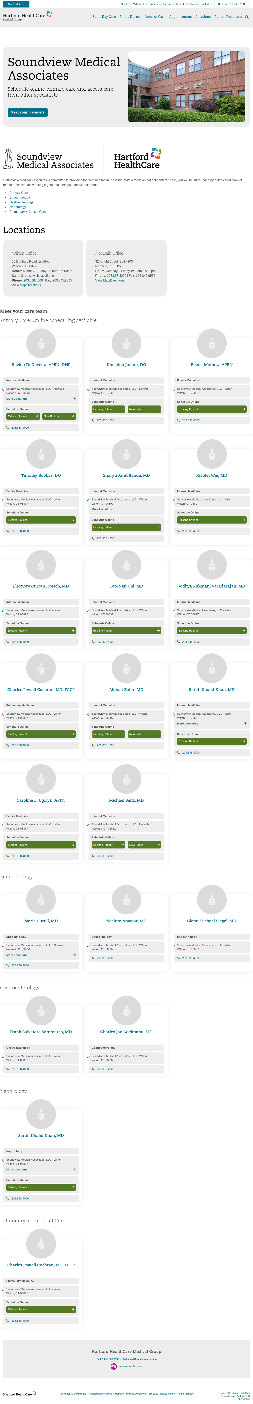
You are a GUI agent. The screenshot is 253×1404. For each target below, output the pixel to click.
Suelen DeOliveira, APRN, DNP (41, 365)
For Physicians (152, 4)
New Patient (51, 416)
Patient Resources (228, 17)
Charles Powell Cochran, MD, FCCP (41, 690)
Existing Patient (17, 416)
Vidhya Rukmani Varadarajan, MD (211, 586)
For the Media (190, 4)
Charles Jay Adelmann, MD (126, 1032)
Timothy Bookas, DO (41, 476)
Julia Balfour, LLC (240, 1396)
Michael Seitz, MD (126, 801)
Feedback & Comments (72, 1393)
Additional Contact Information (139, 1359)
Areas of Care (154, 17)
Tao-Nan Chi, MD (126, 586)
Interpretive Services (131, 1366)
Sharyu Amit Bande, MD (126, 476)
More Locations (16, 398)
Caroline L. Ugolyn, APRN (41, 801)
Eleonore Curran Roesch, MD (41, 586)
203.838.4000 (33, 280)
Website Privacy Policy (162, 1393)
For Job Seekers (172, 4)
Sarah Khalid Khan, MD (212, 690)
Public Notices (185, 1393)
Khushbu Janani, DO (126, 365)
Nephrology (17, 207)
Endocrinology (19, 197)
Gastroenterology (21, 202)
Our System (15, 4)
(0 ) (243, 4)
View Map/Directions (26, 285)
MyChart (137, 4)
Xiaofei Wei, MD (211, 476)
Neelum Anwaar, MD (126, 921)
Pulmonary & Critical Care (27, 211)
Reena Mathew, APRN (212, 365)
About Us (125, 4)
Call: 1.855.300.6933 (107, 1359)
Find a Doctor (130, 17)
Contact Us (206, 4)
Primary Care (18, 192)
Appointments (180, 17)
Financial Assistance (100, 1393)
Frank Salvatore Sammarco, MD (41, 1032)
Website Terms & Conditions (130, 1393)
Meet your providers (28, 112)
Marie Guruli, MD (41, 921)
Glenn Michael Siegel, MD (211, 921)
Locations (203, 17)
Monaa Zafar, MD (126, 690)
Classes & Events (229, 4)
